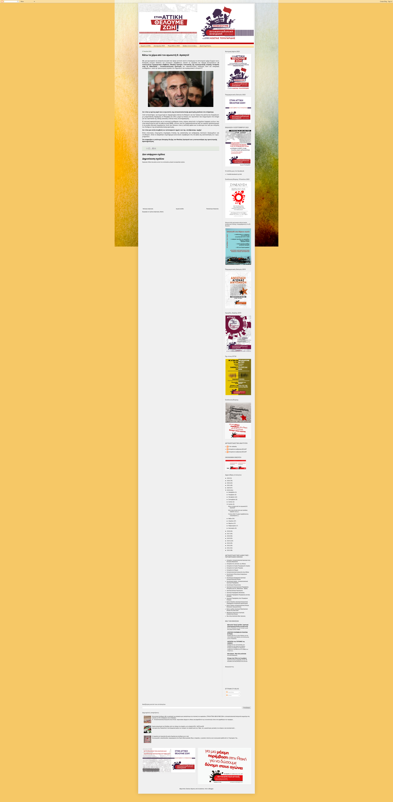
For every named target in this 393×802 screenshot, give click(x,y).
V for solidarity (233, 446)
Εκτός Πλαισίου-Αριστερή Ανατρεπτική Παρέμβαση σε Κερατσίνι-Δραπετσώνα (237, 602)
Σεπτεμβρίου (232, 499)
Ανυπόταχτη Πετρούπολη (234, 585)
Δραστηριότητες (205, 46)
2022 (228, 483)
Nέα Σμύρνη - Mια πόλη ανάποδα (236, 653)
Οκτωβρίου (231, 497)
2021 (228, 485)
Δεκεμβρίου (231, 492)
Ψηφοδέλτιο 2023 (174, 46)
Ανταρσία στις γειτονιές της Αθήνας (236, 563)
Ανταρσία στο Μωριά (232, 570)
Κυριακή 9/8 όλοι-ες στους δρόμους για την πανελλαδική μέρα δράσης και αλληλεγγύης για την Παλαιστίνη (238, 637)
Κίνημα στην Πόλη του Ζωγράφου (237, 658)
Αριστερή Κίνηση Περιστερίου (235, 590)
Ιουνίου (230, 504)
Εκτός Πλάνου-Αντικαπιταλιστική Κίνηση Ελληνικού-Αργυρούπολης (238, 606)
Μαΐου (230, 518)
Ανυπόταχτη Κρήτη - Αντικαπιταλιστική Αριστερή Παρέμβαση (237, 582)
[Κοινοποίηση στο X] (151, 148)
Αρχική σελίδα (146, 46)
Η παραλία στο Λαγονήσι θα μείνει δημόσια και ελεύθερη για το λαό (170, 736)
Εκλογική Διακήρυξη (232, 655)
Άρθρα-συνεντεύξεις (190, 46)
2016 (228, 536)
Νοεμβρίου (231, 494)
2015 (228, 538)
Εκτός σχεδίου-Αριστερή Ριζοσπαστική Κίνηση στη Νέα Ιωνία (237, 609)
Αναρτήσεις (231, 692)
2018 (228, 531)
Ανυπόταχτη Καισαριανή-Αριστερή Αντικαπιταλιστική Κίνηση (236, 578)
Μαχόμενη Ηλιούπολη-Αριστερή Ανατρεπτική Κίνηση (235, 613)
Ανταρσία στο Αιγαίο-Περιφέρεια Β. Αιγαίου (238, 566)
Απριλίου (231, 521)
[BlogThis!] (149, 148)
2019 (228, 490)
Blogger (211, 788)
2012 (228, 545)
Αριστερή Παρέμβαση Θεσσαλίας (236, 592)
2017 (228, 533)
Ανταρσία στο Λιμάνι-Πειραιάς (235, 568)
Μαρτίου (230, 523)
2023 (228, 480)
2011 (228, 548)
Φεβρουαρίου (232, 525)
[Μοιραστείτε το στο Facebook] (153, 148)
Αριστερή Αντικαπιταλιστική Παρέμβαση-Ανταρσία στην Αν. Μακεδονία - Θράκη (238, 587)
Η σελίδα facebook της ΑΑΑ (234, 174)
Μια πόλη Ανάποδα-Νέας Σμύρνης (236, 616)
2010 (228, 550)
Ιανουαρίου (231, 528)
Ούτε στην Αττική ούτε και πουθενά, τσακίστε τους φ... (238, 511)
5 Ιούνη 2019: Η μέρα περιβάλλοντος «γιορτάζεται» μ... (238, 514)
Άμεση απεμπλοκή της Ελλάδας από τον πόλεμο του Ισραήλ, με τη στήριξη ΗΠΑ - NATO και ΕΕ (178, 726)
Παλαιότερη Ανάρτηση (212, 209)
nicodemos (201, 788)
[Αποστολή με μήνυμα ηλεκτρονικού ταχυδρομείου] (147, 148)
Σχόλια (230, 695)
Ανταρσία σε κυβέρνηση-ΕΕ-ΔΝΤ (238, 449)
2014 (228, 541)
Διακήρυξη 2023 (159, 46)
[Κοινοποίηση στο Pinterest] (155, 148)
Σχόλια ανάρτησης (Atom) (156, 212)
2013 (228, 543)
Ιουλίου (230, 502)
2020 (228, 488)
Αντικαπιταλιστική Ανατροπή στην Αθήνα (238, 572)
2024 (228, 478)
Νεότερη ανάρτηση (148, 209)
